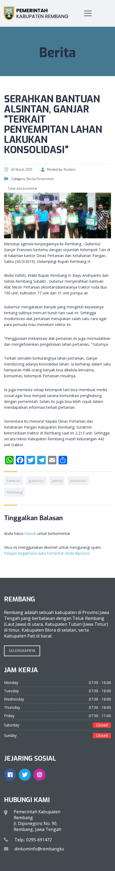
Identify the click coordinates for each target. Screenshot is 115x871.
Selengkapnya (22, 651)
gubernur (36, 480)
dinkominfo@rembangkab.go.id (46, 849)
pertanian (78, 480)
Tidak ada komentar (22, 188)
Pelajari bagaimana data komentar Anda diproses (47, 553)
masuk (30, 533)
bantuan (14, 480)
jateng (57, 480)
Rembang (14, 492)
